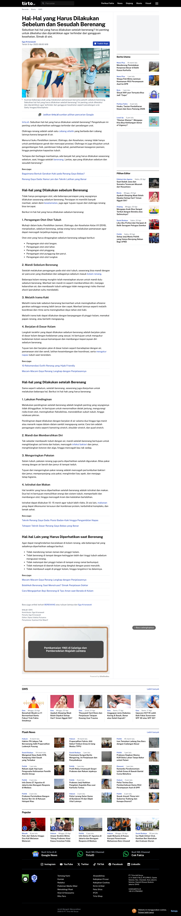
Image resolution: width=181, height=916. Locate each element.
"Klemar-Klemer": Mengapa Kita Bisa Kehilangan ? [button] (129, 122)
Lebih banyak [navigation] (153, 689)
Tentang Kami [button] (63, 876)
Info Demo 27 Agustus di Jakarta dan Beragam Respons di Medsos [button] (36, 785)
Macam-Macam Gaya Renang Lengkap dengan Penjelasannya (54, 371)
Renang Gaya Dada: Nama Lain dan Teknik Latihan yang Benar (54, 179)
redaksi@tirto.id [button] (135, 889)
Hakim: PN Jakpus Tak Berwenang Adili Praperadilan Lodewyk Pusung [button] (36, 744)
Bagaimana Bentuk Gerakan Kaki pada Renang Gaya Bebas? (53, 173)
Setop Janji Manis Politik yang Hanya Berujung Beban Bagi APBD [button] (130, 239)
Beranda (25, 9)
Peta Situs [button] (97, 889)
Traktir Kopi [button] (102, 43)
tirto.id (25, 122)
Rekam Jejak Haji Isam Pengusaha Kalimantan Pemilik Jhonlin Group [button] (36, 771)
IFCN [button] (95, 893)
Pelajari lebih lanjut (146, 912)
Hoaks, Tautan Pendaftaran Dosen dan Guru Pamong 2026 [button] (131, 107)
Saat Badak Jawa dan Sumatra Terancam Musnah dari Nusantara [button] (129, 184)
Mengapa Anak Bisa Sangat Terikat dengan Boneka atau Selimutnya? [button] (130, 212)
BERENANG (49, 605)
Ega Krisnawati (29, 42)
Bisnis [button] (139, 3)
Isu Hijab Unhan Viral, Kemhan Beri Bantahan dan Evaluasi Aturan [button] (146, 838)
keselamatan (51, 203)
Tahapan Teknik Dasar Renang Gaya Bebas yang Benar (50, 525)
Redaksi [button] (61, 883)
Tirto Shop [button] (98, 896)
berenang (59, 159)
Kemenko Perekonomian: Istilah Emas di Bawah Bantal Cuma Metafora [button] (130, 771)
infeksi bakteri (79, 444)
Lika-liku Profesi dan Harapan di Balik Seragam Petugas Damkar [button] (131, 224)
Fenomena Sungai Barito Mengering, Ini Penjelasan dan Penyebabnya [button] (83, 757)
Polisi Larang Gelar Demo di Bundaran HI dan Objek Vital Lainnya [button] (81, 799)
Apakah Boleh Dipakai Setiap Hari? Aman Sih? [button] (130, 198)
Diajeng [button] (129, 3)
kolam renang (94, 274)
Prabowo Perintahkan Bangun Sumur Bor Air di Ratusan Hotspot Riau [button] (35, 799)
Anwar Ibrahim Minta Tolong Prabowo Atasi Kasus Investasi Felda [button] (60, 838)
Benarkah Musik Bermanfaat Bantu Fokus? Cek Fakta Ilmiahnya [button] (32, 717)
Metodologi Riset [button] (65, 889)
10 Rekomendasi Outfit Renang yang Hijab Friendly (48, 365)
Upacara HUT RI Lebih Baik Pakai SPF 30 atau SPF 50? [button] (146, 715)
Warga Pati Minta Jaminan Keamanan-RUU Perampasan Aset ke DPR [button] (130, 81)
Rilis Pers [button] (61, 896)
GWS (40, 9)
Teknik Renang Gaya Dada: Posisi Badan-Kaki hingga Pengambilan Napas (60, 520)
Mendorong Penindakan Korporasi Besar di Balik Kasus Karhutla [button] (128, 68)
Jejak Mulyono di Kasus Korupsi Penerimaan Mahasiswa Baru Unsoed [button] (118, 838)
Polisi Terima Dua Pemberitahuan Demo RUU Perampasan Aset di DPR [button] (129, 785)
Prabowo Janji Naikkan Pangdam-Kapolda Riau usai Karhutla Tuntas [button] (82, 785)
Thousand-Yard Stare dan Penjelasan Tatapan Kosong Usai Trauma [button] (90, 715)
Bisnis (33, 9)
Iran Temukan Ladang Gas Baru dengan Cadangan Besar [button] (131, 742)
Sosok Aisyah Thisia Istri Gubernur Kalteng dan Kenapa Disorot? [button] (128, 799)
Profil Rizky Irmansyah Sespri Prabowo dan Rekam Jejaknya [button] (83, 770)
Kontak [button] (60, 879)
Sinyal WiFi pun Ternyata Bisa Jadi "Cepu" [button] (130, 94)
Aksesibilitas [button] (99, 876)
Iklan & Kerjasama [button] (65, 893)
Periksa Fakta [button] (107, 3)
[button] (28, 3)
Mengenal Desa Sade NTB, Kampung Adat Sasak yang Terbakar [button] (34, 757)
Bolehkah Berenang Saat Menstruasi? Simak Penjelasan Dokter (55, 585)
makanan (102, 502)
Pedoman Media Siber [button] (67, 886)
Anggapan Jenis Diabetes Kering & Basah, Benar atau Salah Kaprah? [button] (119, 715)
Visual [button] (148, 3)
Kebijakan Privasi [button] (101, 879)
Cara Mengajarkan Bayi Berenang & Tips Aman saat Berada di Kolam (57, 590)
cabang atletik (66, 131)
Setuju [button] (174, 911)
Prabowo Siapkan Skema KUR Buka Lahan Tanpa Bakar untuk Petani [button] (130, 757)
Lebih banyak (153, 732)
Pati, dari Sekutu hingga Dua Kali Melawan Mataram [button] (33, 838)
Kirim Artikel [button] (99, 886)
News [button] (120, 3)
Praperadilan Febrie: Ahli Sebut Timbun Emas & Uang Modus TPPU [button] (82, 744)
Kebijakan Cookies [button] (101, 883)
